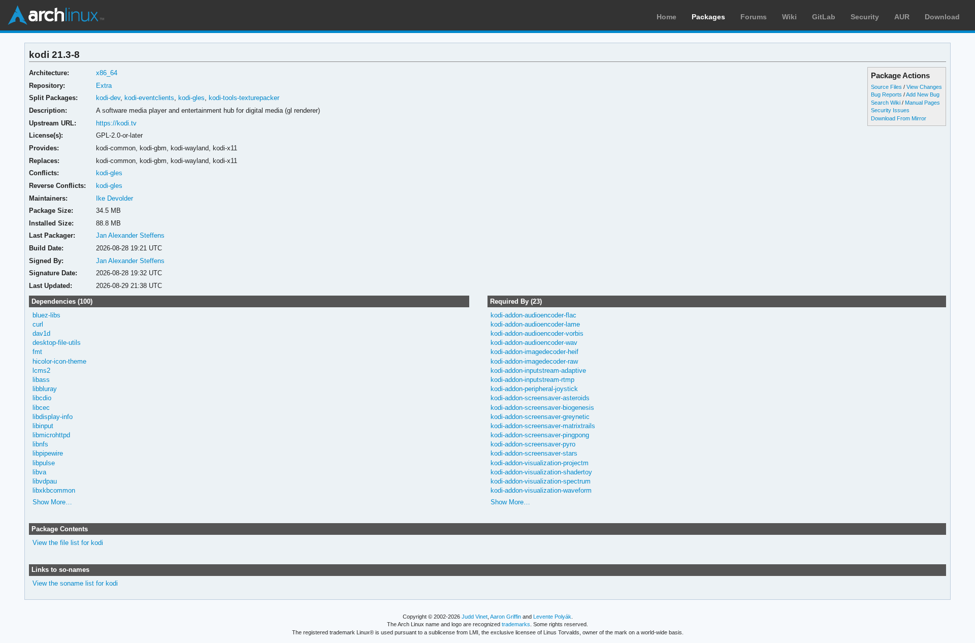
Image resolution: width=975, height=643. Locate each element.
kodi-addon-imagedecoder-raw (534, 361)
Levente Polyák (552, 617)
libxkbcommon (53, 490)
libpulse (43, 463)
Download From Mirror (898, 118)
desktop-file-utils (56, 342)
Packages (708, 17)
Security (865, 17)
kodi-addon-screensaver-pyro (533, 444)
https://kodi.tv (116, 123)
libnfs (40, 444)
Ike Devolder (114, 198)
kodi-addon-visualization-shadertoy (541, 472)
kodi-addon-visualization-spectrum (541, 481)
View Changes (924, 87)
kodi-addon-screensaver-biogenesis (542, 407)
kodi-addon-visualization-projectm (540, 463)
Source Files (886, 87)
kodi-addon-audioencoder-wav (534, 342)
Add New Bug (922, 94)
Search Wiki (885, 103)
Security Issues (890, 110)
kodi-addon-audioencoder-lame (535, 324)
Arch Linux (56, 15)
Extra (104, 85)
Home (666, 17)
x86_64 (106, 73)
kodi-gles (191, 98)
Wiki (789, 17)
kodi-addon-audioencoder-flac (533, 315)
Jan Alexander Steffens (130, 235)
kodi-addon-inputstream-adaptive (538, 370)
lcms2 (41, 370)
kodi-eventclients (149, 98)
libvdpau (44, 481)
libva (39, 472)
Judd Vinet (475, 617)
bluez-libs (46, 315)
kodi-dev (108, 98)
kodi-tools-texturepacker (244, 98)
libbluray (44, 389)
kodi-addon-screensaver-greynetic (540, 417)
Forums (753, 17)
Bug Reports (886, 94)
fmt (37, 352)
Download (942, 17)
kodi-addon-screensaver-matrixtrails (543, 426)
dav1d (41, 333)
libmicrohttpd (51, 435)
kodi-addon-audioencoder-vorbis (537, 333)
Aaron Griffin (505, 617)
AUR (901, 17)
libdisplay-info (52, 417)
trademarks (516, 624)
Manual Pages (922, 103)
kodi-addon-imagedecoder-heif (534, 352)
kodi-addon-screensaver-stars (534, 453)
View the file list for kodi (67, 542)
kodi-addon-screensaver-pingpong (540, 435)
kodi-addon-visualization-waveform (541, 490)
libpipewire (47, 453)
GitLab (823, 17)
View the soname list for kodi (75, 583)
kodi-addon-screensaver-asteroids (540, 398)
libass (41, 379)
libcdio (41, 398)
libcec (41, 407)
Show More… (52, 502)
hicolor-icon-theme (59, 361)
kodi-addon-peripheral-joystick (534, 389)
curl (37, 324)
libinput (42, 426)
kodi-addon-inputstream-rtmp (532, 379)
